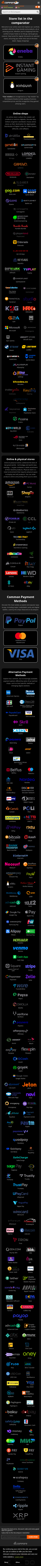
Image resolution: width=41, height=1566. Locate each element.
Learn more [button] (19, 1557)
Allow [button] (18, 1562)
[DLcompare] (20, 1543)
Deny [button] (6, 1562)
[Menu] (38, 3)
